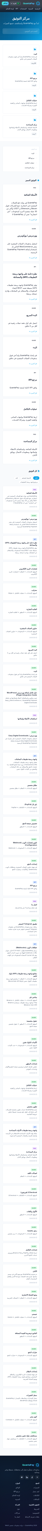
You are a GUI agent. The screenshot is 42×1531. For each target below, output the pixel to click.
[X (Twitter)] (37, 1477)
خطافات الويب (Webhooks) (26, 947)
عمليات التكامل (29, 163)
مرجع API (31, 158)
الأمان (35, 1271)
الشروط (36, 1509)
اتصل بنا (34, 905)
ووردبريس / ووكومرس (27, 235)
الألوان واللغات (32, 1211)
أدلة (17, 478)
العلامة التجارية (32, 609)
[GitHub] (22, 1477)
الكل (36, 478)
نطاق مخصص (32, 785)
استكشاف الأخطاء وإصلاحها (27, 719)
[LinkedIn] (27, 1477)
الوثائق (18, 1487)
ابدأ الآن (5, 3)
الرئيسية (37, 9)
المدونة (30, 9)
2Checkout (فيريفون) (29, 1192)
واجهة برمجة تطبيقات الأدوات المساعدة (23, 1130)
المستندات (23, 9)
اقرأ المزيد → (33, 220)
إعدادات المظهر (31, 1064)
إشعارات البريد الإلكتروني (28, 569)
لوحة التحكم (10, 9)
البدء (32, 153)
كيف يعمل (36, 1491)
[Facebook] (32, 1477)
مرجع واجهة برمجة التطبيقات (29, 482)
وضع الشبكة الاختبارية (29, 1295)
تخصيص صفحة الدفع (30, 823)
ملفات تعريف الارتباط (32, 1517)
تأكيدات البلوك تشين (30, 1042)
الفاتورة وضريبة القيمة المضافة (26, 1333)
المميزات (36, 1487)
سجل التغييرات (31, 1395)
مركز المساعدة (29, 168)
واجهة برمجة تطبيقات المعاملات (26, 759)
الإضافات (36, 1499)
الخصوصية (36, 1513)
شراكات (17, 1513)
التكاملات (36, 1495)
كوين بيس (33, 1417)
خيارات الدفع (32, 1352)
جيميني (34, 1314)
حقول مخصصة (32, 1021)
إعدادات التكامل (31, 1250)
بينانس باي (33, 997)
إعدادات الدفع (32, 864)
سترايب (34, 590)
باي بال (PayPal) (31, 804)
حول (18, 1509)
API (17, 9)
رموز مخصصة (32, 1231)
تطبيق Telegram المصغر (27, 924)
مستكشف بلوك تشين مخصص (26, 1436)
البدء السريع (32, 315)
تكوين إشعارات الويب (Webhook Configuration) (25, 844)
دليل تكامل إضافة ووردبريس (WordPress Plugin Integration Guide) (22, 694)
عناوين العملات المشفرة (28, 628)
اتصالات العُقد (32, 1173)
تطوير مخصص (32, 1107)
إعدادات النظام (31, 1371)
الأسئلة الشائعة (30, 195)
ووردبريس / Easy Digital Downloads (23, 735)
